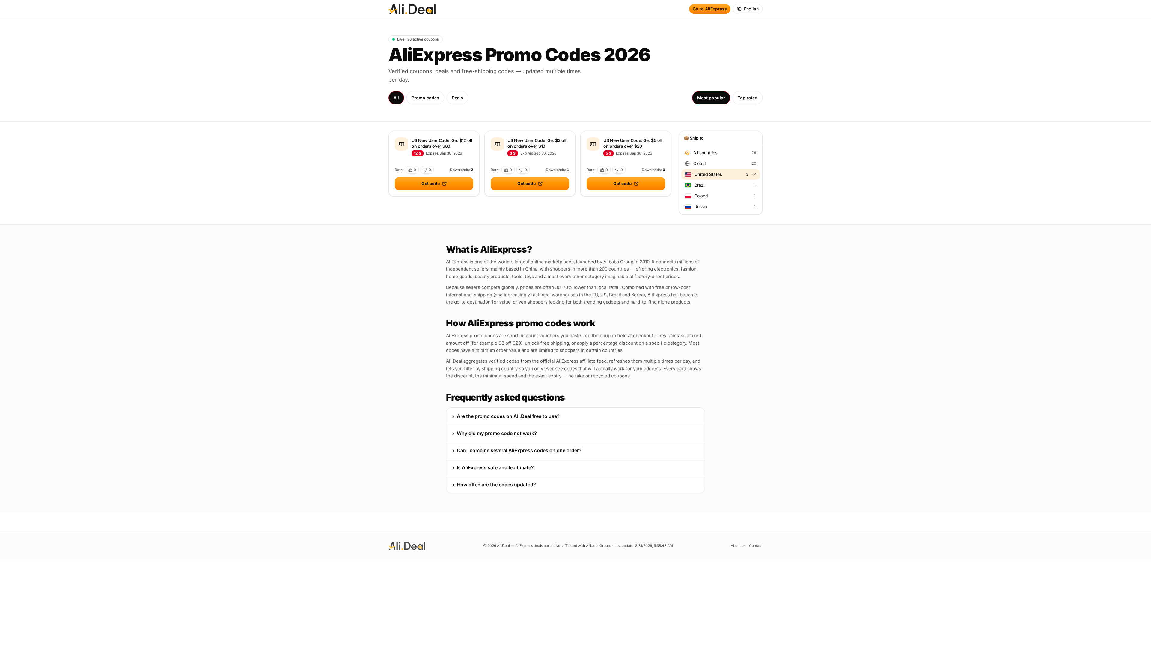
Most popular (711, 97)
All (396, 97)
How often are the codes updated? (494, 485)
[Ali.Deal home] (412, 9)
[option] (720, 152)
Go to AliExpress (710, 8)
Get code (430, 183)
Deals (457, 97)
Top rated (747, 97)
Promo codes (425, 97)
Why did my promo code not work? (494, 433)
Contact (756, 545)
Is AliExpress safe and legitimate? (493, 467)
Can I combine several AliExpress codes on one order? (516, 450)
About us (738, 545)
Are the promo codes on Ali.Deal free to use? (506, 416)
